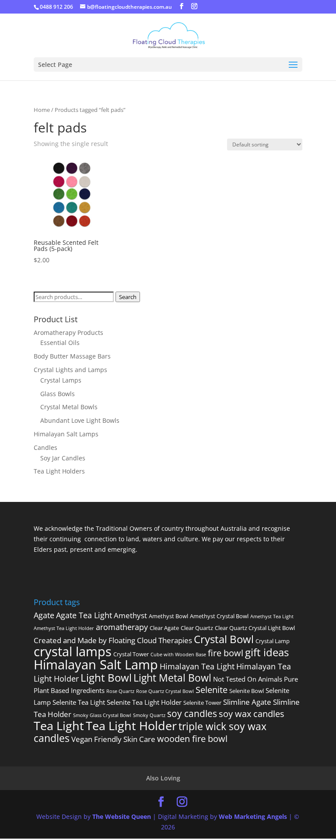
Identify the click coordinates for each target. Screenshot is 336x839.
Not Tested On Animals (247, 679)
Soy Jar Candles (62, 458)
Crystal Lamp (273, 641)
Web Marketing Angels (253, 816)
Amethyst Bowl (168, 616)
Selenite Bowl (246, 691)
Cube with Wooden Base (178, 654)
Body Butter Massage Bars (72, 356)
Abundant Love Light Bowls (79, 420)
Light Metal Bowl (172, 678)
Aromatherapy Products (68, 332)
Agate (44, 615)
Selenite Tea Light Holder (144, 702)
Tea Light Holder (131, 725)
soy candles (192, 713)
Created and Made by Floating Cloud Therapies (113, 640)
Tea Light (59, 725)
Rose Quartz (120, 691)
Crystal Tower (131, 654)
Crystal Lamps (60, 380)
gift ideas (267, 652)
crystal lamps (73, 651)
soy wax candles (251, 713)
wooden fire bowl (192, 738)
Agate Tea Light (84, 615)
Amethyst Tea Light (272, 616)
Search (127, 297)
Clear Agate (164, 628)
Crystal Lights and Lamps (70, 370)
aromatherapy (122, 627)
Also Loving (163, 778)
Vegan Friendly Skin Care (113, 739)
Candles (45, 447)
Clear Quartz (197, 628)
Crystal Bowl (224, 639)
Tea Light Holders (59, 471)
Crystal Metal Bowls (69, 407)
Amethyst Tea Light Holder (64, 628)
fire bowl (225, 653)
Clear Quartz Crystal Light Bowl (255, 628)
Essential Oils (60, 342)
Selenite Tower (202, 703)
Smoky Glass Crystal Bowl (102, 715)
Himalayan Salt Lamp (96, 664)
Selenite (212, 689)
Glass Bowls (57, 394)
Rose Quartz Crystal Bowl (165, 691)
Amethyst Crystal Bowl (219, 616)
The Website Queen (121, 816)
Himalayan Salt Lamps (66, 434)
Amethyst (130, 615)
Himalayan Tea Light (197, 666)
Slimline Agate (247, 702)
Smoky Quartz (149, 715)
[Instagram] (194, 6)
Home (42, 110)
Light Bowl (106, 677)
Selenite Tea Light (78, 702)
